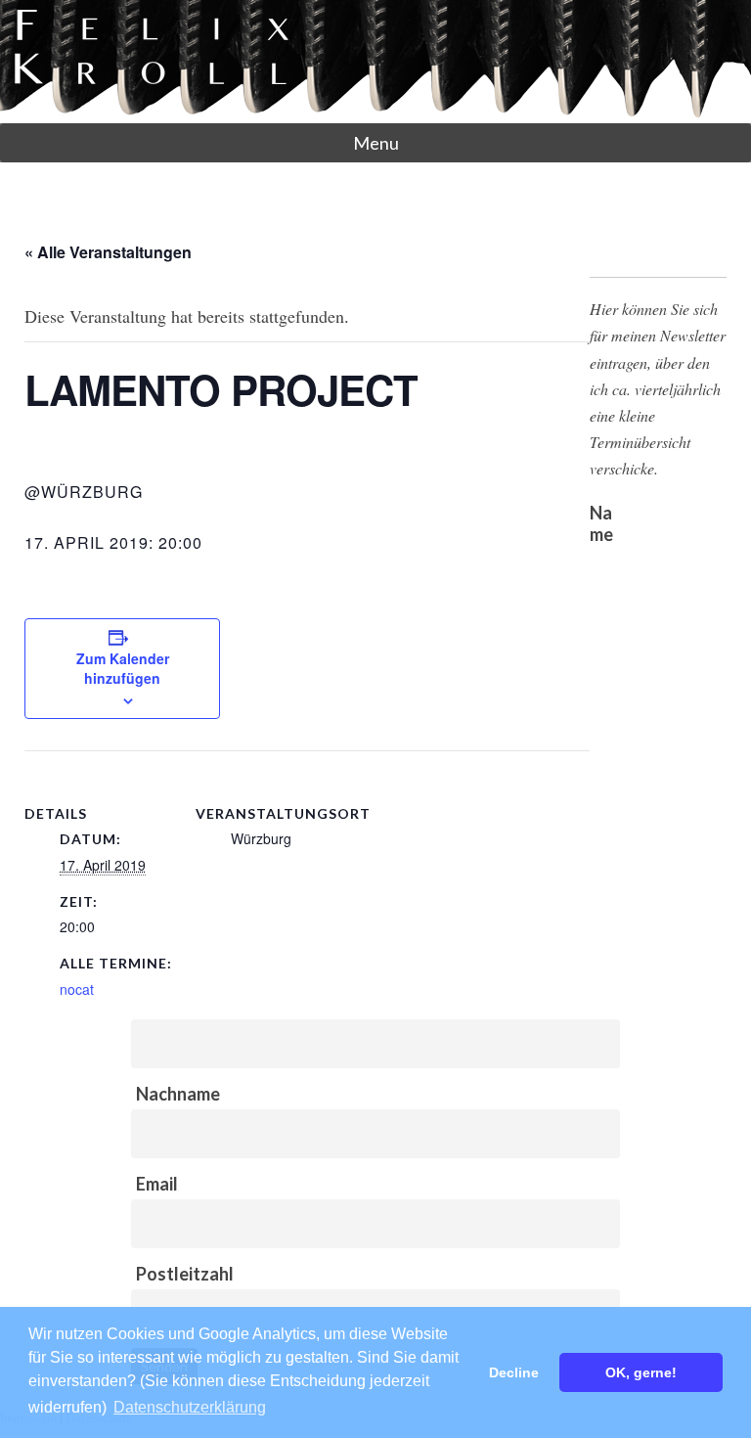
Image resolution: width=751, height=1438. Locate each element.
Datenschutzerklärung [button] (189, 1407)
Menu (376, 143)
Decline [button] (514, 1372)
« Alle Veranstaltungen (108, 252)
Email (157, 1183)
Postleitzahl (185, 1273)
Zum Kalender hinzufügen (122, 668)
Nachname (178, 1093)
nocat (77, 989)
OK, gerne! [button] (641, 1372)
